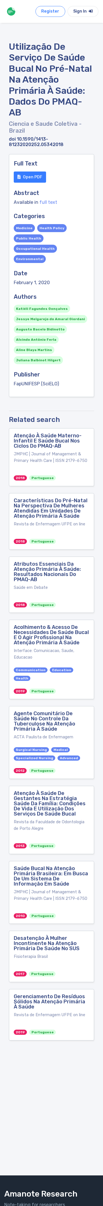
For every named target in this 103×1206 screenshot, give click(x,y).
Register (50, 11)
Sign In (80, 11)
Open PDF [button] (32, 177)
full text (48, 202)
